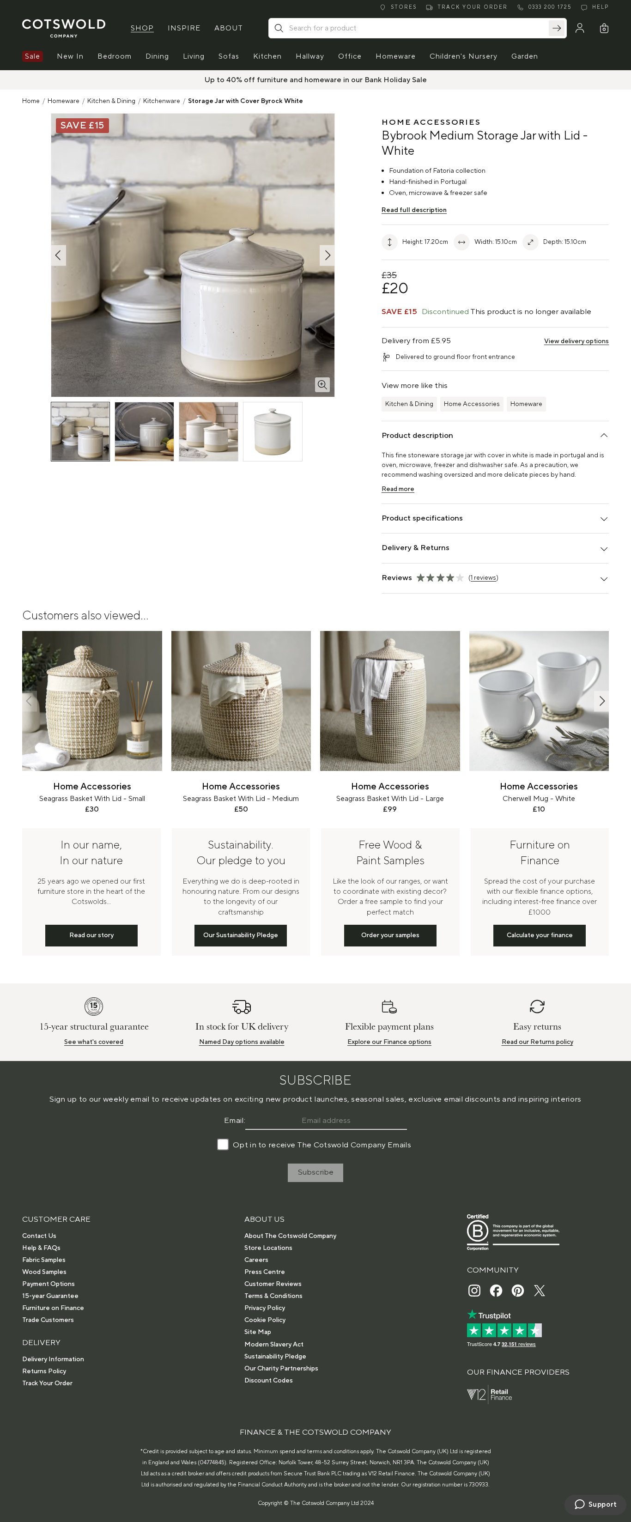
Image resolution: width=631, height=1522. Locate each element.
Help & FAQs (41, 1248)
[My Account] (580, 28)
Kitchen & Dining (111, 101)
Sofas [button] (228, 56)
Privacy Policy (264, 1308)
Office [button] (350, 56)
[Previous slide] (29, 701)
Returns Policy (44, 1371)
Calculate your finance (540, 935)
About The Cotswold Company (290, 1236)
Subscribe (316, 1172)
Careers (256, 1260)
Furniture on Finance (53, 1308)
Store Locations (268, 1248)
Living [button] (194, 56)
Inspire (184, 28)
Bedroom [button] (114, 56)
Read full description (414, 210)
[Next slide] (601, 701)
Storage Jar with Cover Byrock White (245, 101)
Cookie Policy (264, 1320)
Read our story (91, 935)
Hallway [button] (310, 56)
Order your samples (390, 935)
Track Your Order (47, 1383)
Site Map (257, 1332)
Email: (234, 1121)
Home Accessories (472, 404)
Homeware (63, 101)
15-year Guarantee (50, 1296)
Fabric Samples (44, 1260)
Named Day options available (242, 1042)
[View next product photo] (327, 255)
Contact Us (39, 1236)
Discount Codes (268, 1380)
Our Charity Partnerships (281, 1368)
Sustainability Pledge (275, 1356)
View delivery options (576, 341)
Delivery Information (53, 1359)
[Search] (556, 28)
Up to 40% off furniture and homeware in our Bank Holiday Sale (316, 80)
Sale (32, 56)
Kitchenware (161, 101)
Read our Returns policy (537, 1042)
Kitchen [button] (267, 56)
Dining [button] (157, 56)
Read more (398, 489)
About (228, 28)
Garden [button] (524, 56)
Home (31, 101)
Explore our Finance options (389, 1042)
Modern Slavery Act (273, 1344)
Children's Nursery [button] (464, 56)
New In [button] (70, 56)
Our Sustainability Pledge (240, 935)
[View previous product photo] (58, 255)
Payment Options (48, 1284)
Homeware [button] (396, 56)
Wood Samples (44, 1272)
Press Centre (264, 1272)
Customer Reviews (273, 1284)
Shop (142, 28)
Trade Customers (48, 1320)
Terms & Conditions (273, 1296)
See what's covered (93, 1042)
